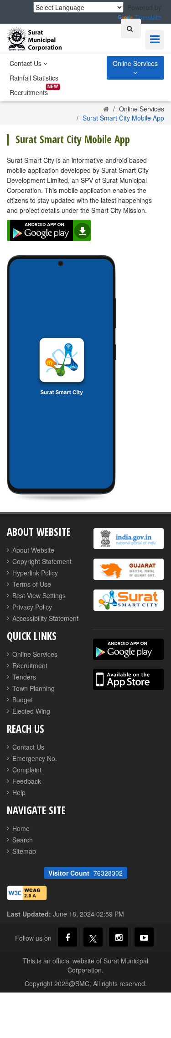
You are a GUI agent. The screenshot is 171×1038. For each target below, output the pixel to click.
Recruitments (29, 92)
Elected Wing (31, 711)
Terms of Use (31, 584)
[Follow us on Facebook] (67, 937)
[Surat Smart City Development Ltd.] (129, 600)
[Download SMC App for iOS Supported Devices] (128, 679)
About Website (33, 549)
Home (21, 828)
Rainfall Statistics (34, 77)
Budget (22, 699)
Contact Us (26, 63)
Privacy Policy (32, 606)
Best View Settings (39, 595)
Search (22, 839)
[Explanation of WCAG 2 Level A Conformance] (27, 892)
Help (19, 792)
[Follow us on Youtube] (144, 937)
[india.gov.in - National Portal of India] (129, 539)
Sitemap (24, 851)
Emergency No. (34, 758)
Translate (148, 17)
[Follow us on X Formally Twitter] (93, 937)
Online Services (135, 63)
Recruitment (29, 665)
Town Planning (33, 688)
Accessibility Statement (45, 618)
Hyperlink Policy (35, 572)
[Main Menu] (154, 40)
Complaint (26, 769)
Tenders (24, 676)
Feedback (26, 781)
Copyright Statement (42, 561)
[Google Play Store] (51, 231)
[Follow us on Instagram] (118, 937)
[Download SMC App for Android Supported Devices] (128, 649)
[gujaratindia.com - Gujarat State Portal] (129, 569)
